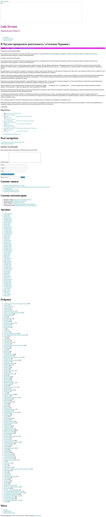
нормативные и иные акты (11, 397)
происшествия (8, 425)
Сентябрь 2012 (8, 268)
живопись (7, 341)
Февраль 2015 (8, 227)
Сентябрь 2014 (8, 233)
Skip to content (5, 1)
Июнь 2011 (7, 291)
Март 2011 (7, 295)
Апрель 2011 (7, 294)
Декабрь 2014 (8, 228)
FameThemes (37, 515)
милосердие (7, 381)
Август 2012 (7, 270)
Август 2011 (7, 288)
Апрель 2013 (7, 258)
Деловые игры (17, 113)
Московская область (9, 382)
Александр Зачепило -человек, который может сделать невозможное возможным (27, 187)
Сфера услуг (7, 463)
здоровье (6, 348)
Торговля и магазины (10, 476)
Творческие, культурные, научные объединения (17, 469)
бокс (5, 317)
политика (6, 413)
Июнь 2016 (7, 215)
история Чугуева (8, 354)
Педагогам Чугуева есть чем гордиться (12, 142)
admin (7, 48)
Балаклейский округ (9, 311)
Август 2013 (7, 252)
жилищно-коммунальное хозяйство (14, 345)
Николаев (6, 388)
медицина (7, 378)
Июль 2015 (7, 224)
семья (5, 449)
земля (5, 349)
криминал (7, 367)
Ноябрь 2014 (7, 230)
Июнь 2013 (7, 255)
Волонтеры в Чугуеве (18, 202)
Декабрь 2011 (8, 282)
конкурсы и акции (9, 363)
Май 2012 (6, 274)
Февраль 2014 (8, 243)
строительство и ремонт (11, 460)
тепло (5, 473)
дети (5, 338)
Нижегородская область (10, 387)
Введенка (6, 320)
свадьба (6, 446)
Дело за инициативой (8, 143)
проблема (6, 424)
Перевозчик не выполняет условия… (26, 128)
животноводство (8, 342)
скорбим (6, 451)
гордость (6, 332)
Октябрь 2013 (8, 249)
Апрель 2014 (7, 240)
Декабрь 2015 (8, 218)
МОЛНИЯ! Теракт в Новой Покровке (26, 205)
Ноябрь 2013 (7, 248)
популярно (7, 415)
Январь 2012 (7, 280)
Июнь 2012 (7, 273)
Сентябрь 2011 (8, 286)
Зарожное (6, 346)
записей (7, 511)
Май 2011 (6, 292)
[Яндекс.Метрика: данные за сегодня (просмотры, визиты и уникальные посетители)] (6, 515)
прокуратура (7, 427)
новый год (7, 396)
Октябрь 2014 (8, 231)
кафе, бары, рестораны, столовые (13, 357)
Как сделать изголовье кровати (22, 199)
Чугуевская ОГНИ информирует (13, 491)
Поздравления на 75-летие (11, 190)
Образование (7, 399)
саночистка (7, 445)
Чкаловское (7, 488)
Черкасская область (9, 485)
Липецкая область (9, 373)
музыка (6, 385)
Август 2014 (7, 234)
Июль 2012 (7, 271)
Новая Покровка (8, 390)
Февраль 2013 (8, 261)
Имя (2, 165)
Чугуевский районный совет (12, 500)
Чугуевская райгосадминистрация (13, 492)
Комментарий (4, 162)
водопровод (7, 324)
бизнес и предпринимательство (13, 312)
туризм (6, 479)
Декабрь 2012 (8, 264)
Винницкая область (9, 323)
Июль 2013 (7, 253)
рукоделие (7, 439)
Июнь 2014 (7, 237)
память (6, 405)
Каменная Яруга (8, 355)
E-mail (3, 168)
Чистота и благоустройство (11, 486)
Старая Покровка (9, 457)
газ (5, 329)
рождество (7, 437)
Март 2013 (7, 259)
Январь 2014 (7, 245)
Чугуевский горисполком (11, 494)
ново (5, 393)
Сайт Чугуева (9, 26)
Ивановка (7, 351)
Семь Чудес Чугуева (22, 131)
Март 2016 (7, 216)
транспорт (7, 478)
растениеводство (8, 433)
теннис (6, 472)
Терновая (6, 475)
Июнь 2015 (7, 225)
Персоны (6, 408)
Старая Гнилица (8, 455)
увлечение (7, 481)
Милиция (6, 379)
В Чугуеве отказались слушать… (25, 120)
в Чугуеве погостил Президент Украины (24, 204)
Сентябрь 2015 (8, 221)
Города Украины (8, 38)
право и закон (8, 418)
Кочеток (6, 366)
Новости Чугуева (9, 394)
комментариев (9, 512)
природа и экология (9, 422)
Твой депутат (8, 467)
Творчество (7, 470)
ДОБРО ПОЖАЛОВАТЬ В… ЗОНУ (14, 185)
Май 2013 (6, 256)
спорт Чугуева (8, 454)
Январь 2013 (7, 262)
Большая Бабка (8, 318)
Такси (6, 464)
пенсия (6, 406)
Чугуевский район (9, 498)
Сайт (2, 171)
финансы (6, 482)
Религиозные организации (11, 436)
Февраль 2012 (8, 279)
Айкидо (6, 305)
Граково (6, 336)
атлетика (6, 308)
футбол (6, 483)
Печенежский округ (9, 409)
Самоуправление (8, 443)
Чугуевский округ (9, 497)
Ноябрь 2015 (7, 219)
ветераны (6, 321)
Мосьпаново (7, 384)
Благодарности (8, 314)
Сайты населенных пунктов (12, 442)
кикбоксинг (7, 358)
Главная (6, 37)
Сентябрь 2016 (8, 213)
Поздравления (8, 411)
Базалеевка (7, 309)
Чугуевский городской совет (27, 48)
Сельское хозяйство (9, 448)
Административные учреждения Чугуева (15, 303)
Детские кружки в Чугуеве (24, 116)
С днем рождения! (9, 440)
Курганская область (9, 370)
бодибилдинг (8, 315)
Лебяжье (6, 372)
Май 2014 (6, 239)
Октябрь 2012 (8, 267)
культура (6, 369)
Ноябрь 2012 (7, 265)
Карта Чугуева (8, 40)
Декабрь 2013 (8, 246)
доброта (6, 339)
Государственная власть (10, 333)
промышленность (9, 428)
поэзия (6, 416)
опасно (6, 403)
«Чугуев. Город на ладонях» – (24, 123)
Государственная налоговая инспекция (15, 335)
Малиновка (7, 376)
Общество (7, 400)
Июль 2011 (7, 289)
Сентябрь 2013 (8, 251)
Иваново (6, 352)
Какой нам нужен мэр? (20, 201)
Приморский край (9, 421)
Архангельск (7, 306)
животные (7, 344)
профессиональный (9, 430)
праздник (6, 419)
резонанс (6, 434)
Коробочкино (8, 364)
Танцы (6, 466)
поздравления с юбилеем (11, 412)
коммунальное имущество (11, 360)
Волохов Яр (7, 327)
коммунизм (7, 361)
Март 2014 (7, 242)
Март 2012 (7, 277)
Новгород (7, 391)
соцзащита (7, 452)
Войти (6, 509)
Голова (6, 330)
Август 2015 (7, 222)
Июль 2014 (7, 236)
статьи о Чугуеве (8, 458)
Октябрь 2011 (8, 285)
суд (5, 461)
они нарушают (8, 402)
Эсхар (5, 501)
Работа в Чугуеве (9, 431)
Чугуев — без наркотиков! (11, 489)
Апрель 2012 (7, 276)
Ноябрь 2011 (7, 283)
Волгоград (7, 326)
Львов (5, 375)
